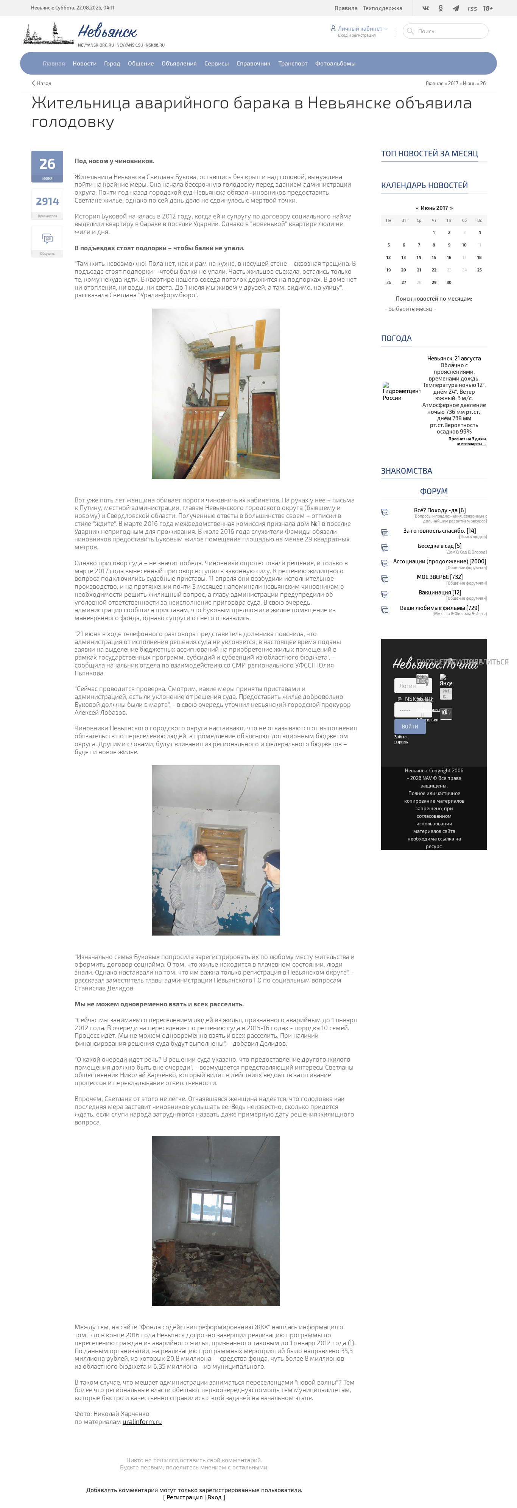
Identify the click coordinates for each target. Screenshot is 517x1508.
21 (419, 269)
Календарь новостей (424, 185)
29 (434, 282)
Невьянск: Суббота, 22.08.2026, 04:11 (72, 8)
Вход (214, 1496)
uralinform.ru (142, 1421)
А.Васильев (427, 719)
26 (483, 83)
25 (479, 269)
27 (404, 282)
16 (449, 257)
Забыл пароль (401, 739)
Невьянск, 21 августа (454, 358)
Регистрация (185, 1496)
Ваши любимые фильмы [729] (440, 608)
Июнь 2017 (434, 207)
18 (479, 257)
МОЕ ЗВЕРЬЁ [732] (440, 577)
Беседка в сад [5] (440, 546)
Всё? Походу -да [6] (440, 510)
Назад (44, 83)
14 (419, 257)
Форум (434, 491)
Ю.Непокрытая (430, 709)
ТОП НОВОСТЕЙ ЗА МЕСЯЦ (429, 153)
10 (464, 244)
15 (434, 257)
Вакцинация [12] (440, 592)
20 (403, 269)
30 (449, 282)
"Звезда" (424, 699)
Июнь (469, 83)
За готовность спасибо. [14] (439, 530)
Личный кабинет (360, 28)
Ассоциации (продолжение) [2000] (439, 561)
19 (388, 269)
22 (434, 269)
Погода (396, 338)
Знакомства (406, 470)
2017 (453, 83)
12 (388, 257)
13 (404, 257)
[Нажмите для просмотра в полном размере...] (216, 393)
